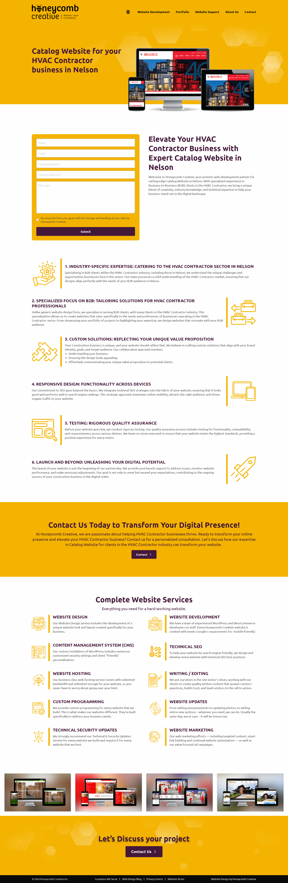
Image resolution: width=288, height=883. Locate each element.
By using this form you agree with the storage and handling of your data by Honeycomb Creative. (85, 219)
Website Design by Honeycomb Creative (233, 878)
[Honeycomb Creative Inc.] (55, 12)
